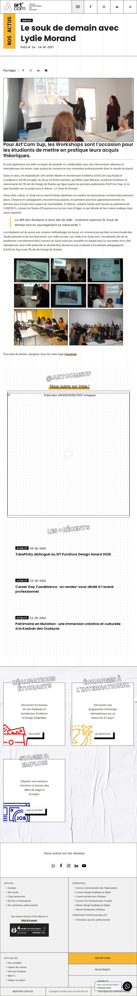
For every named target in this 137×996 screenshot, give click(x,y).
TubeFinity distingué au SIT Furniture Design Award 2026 (63, 554)
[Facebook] (23, 70)
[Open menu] (78, 6)
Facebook (70, 354)
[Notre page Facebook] (53, 866)
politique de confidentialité (114, 991)
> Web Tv (10, 976)
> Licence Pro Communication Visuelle (93, 901)
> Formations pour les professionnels (92, 920)
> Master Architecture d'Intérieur (89, 909)
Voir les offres (34, 810)
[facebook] (90, 6)
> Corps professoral (15, 896)
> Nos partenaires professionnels (22, 905)
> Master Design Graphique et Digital (92, 905)
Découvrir (34, 734)
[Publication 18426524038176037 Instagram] (68, 454)
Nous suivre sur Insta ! (70, 386)
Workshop (26, 20)
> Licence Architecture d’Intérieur (90, 896)
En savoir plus (102, 734)
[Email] (46, 70)
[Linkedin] (38, 70)
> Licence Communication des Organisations (96, 888)
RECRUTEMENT (102, 970)
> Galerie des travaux (16, 967)
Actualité (22, 548)
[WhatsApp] (31, 70)
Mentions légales (23, 991)
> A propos (11, 888)
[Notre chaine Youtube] (84, 866)
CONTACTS (102, 981)
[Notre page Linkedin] (117, 6)
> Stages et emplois (15, 980)
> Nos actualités (14, 963)
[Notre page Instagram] (103, 6)
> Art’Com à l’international (18, 901)
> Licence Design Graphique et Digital (92, 892)
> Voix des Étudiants (16, 971)
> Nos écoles (12, 892)
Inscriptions (102, 958)
